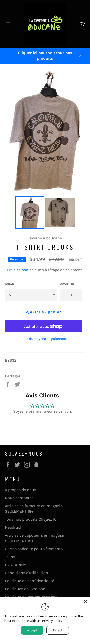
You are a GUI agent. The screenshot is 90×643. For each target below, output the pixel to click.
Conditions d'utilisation (26, 572)
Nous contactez (19, 497)
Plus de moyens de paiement (44, 339)
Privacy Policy (52, 620)
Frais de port (18, 270)
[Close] (85, 601)
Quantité (67, 283)
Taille (9, 283)
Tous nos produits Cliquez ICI (31, 519)
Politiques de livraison (25, 588)
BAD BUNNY (15, 564)
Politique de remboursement (31, 596)
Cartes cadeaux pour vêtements (34, 548)
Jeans (10, 556)
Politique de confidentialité (29, 580)
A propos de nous (20, 489)
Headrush (14, 527)
